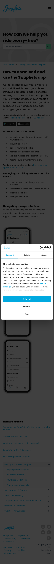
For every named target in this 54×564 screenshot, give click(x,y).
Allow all (27, 299)
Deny (27, 314)
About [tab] (44, 255)
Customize (25, 307)
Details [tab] (27, 255)
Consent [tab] (10, 255)
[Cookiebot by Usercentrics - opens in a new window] (39, 248)
